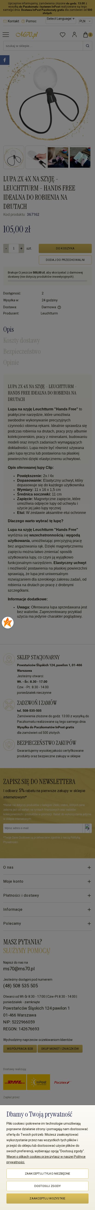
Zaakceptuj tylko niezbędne (47, 1173)
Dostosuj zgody (47, 1186)
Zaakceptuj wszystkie (47, 1198)
